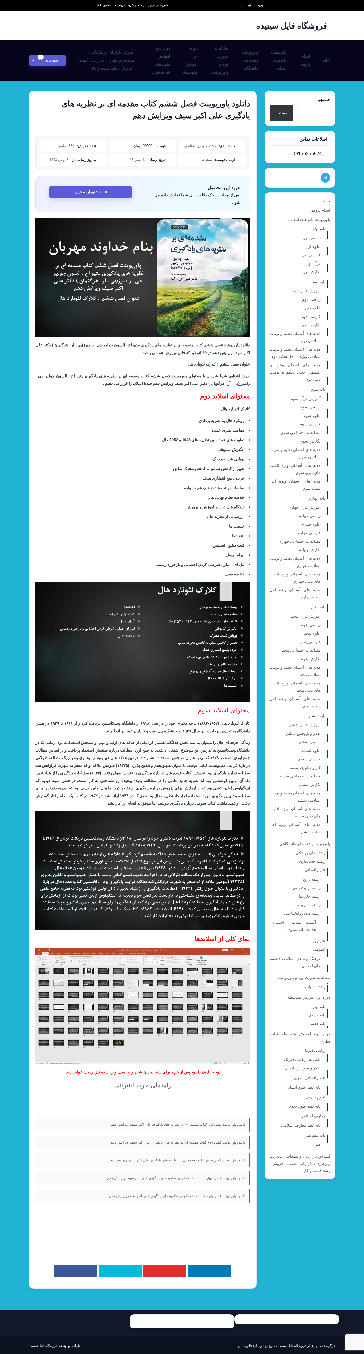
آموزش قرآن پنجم (306, 616)
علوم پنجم (312, 633)
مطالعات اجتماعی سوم (301, 432)
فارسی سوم (310, 424)
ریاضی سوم (310, 407)
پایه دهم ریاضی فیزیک (302, 1059)
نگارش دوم (311, 325)
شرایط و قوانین (157, 5)
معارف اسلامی (312, 1116)
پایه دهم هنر (315, 1135)
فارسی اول (311, 255)
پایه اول (319, 228)
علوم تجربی (315, 1097)
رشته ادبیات (315, 986)
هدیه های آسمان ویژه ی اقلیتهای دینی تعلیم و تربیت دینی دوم (295, 372)
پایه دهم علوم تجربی (303, 1106)
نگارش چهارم (309, 550)
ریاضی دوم (311, 299)
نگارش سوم (310, 441)
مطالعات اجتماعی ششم (300, 776)
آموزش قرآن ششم (305, 725)
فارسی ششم (309, 759)
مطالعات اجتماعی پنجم (301, 650)
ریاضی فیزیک (314, 1050)
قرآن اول (313, 263)
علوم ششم (311, 750)
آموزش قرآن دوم (306, 291)
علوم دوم (313, 308)
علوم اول (313, 246)
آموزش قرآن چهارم (305, 507)
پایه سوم (318, 389)
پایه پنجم (318, 607)
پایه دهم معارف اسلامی (301, 1125)
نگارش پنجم (311, 658)
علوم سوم (312, 415)
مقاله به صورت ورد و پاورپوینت (220, 60)
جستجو (324, 99)
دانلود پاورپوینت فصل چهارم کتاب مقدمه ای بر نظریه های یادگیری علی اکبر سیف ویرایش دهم (176, 1178)
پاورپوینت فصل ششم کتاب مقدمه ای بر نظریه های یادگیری (190, 345)
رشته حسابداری (312, 861)
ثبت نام (246, 5)
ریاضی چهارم (309, 515)
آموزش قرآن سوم (305, 398)
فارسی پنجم (310, 641)
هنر (318, 1144)
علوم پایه (317, 940)
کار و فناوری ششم (305, 767)
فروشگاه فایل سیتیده (43, 1346)
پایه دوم (319, 281)
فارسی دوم (311, 316)
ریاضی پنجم (311, 624)
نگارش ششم (310, 784)
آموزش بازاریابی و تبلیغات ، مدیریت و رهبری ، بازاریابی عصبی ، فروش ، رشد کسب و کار (106, 60)
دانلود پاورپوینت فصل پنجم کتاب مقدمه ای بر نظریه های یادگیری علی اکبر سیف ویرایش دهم (177, 1196)
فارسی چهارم (309, 532)
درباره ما (119, 5)
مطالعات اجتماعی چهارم (300, 541)
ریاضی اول (311, 238)
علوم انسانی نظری (309, 1078)
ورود (260, 5)
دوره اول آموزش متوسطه (190, 60)
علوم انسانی (315, 869)
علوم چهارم (311, 524)
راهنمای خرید (136, 5)
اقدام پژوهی (304, 60)
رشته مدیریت (309, 904)
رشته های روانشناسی (200, 146)
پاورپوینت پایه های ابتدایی (278, 60)
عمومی (319, 949)
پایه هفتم (317, 1023)
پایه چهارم (317, 498)
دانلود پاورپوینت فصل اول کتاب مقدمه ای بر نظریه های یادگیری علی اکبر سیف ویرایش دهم (178, 1124)
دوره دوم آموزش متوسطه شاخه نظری (160, 60)
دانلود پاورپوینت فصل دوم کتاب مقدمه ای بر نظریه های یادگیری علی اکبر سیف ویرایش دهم (177, 1142)
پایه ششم (317, 716)
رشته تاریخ (312, 879)
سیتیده (207, 160)
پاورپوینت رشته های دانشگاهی (249, 60)
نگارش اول (311, 272)
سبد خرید (49, 60)
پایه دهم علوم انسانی (303, 1087)
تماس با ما (104, 5)
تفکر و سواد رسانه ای (302, 1068)
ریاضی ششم (310, 742)
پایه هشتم (317, 1015)
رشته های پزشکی (310, 852)
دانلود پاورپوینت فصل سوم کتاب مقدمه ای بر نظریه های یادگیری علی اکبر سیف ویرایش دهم (177, 1160)
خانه (326, 60)
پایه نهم (319, 1006)
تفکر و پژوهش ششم (303, 733)
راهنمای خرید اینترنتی (143, 1085)
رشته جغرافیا (310, 896)
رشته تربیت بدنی (306, 887)
